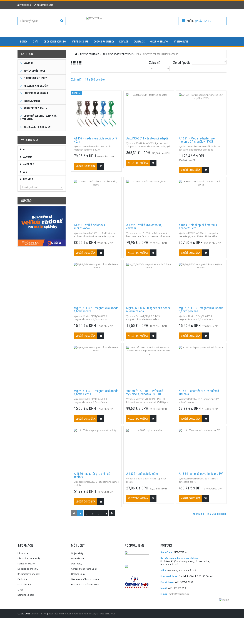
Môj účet (77, 545)
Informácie (23, 553)
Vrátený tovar (78, 558)
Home (76, 54)
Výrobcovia (29, 140)
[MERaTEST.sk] (122, 24)
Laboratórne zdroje (35, 93)
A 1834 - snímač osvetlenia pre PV (201, 473)
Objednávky (77, 553)
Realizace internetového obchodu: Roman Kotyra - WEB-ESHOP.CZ (82, 613)
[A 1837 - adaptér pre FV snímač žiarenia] (201, 366)
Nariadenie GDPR (80, 41)
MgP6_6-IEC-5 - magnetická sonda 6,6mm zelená (148, 309)
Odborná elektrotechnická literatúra (38, 117)
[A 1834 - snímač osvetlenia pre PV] (201, 449)
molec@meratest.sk (179, 594)
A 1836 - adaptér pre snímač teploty (92, 475)
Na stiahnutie (181, 41)
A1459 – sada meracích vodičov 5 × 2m (95, 140)
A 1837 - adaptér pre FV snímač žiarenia (199, 392)
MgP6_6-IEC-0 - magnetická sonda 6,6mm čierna (96, 392)
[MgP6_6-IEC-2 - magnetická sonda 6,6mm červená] (201, 283)
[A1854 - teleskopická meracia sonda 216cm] (201, 200)
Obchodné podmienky (55, 41)
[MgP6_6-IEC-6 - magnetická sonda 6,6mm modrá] (96, 283)
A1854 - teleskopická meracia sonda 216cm (198, 226)
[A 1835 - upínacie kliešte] (148, 449)
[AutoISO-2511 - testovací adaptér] (148, 113)
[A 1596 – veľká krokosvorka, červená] (148, 200)
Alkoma (27, 156)
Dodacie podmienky (104, 41)
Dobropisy (76, 563)
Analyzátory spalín (35, 108)
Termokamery (31, 100)
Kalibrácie (139, 41)
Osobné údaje (78, 574)
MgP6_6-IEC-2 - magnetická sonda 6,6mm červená (201, 309)
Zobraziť (154, 62)
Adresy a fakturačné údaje (84, 568)
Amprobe (28, 164)
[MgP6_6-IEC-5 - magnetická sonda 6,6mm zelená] (148, 283)
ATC (25, 171)
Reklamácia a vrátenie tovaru (85, 584)
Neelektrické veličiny (36, 85)
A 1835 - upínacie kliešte (142, 473)
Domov (23, 41)
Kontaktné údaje (26, 594)
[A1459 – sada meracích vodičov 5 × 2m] (96, 113)
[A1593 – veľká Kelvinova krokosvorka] (96, 200)
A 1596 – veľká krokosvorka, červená (144, 226)
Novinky (28, 63)
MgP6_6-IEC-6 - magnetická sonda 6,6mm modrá (96, 309)
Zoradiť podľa (181, 62)
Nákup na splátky (159, 41)
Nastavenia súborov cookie (85, 579)
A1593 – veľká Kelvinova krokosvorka (89, 226)
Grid (73, 62)
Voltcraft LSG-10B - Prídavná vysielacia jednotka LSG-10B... (145, 392)
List (79, 62)
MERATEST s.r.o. (39, 613)
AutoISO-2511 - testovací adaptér (148, 138)
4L (24, 149)
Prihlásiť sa (25, 4)
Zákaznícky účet (45, 4)
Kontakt (123, 41)
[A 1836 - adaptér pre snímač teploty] (96, 449)
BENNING (28, 179)
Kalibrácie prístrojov (37, 127)
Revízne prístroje (34, 70)
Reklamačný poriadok (28, 574)
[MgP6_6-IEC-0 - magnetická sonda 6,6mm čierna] (96, 366)
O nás (35, 41)
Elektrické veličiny (35, 78)
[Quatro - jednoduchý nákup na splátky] (42, 226)
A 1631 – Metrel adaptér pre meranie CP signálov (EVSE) (197, 140)
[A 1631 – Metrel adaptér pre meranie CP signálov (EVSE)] (201, 113)
